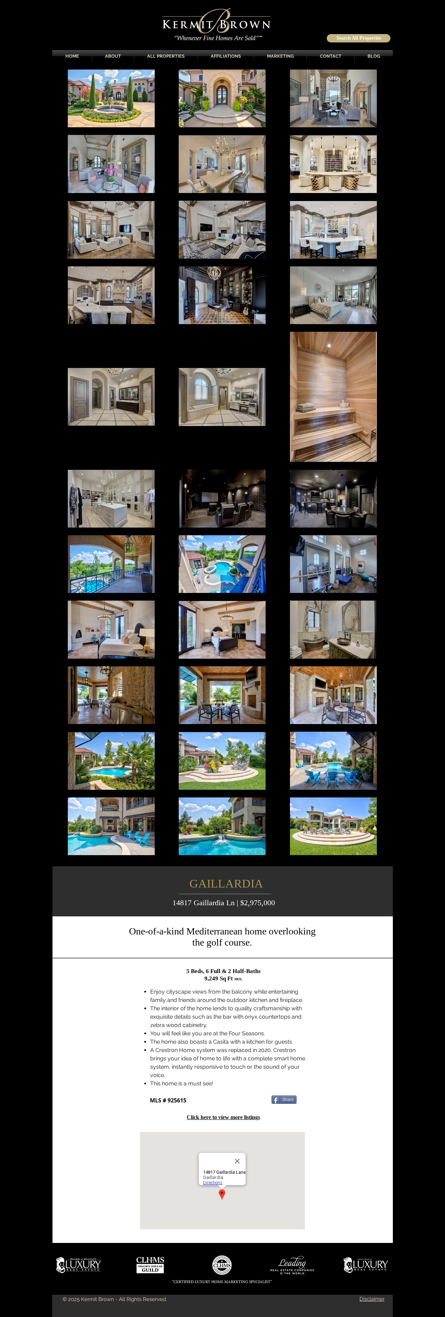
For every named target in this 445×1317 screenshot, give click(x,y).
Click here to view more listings (223, 1117)
